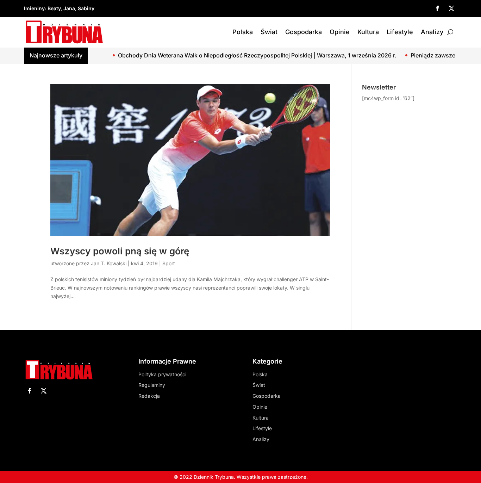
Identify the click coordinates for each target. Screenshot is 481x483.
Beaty (54, 8)
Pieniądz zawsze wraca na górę (438, 55)
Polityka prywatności (162, 374)
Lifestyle (400, 32)
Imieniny (34, 8)
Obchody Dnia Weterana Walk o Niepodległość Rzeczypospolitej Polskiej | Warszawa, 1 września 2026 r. (243, 55)
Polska (242, 32)
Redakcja (149, 396)
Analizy (432, 32)
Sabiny (86, 8)
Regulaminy (151, 385)
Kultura (368, 32)
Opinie (340, 32)
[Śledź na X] (451, 8)
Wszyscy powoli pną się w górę (119, 251)
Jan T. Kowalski (108, 263)
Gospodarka (303, 32)
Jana (69, 8)
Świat (269, 32)
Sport (168, 263)
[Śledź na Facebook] (437, 8)
